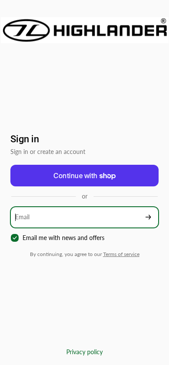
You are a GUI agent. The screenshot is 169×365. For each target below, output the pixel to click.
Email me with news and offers (63, 237)
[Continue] (148, 217)
